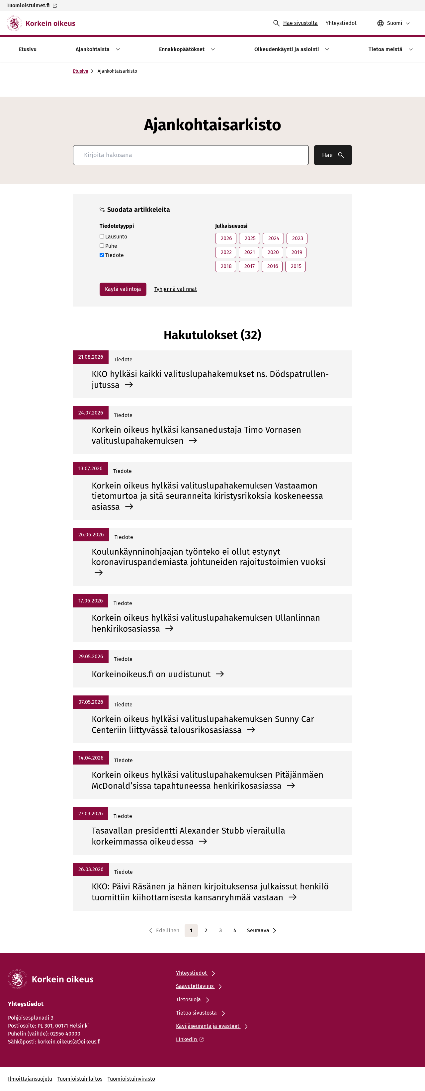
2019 (296, 252)
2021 (249, 252)
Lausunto (115, 236)
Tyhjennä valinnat (175, 289)
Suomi (394, 23)
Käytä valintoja (123, 289)
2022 (225, 252)
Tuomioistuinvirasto (131, 1079)
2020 (272, 252)
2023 (297, 238)
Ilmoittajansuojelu (30, 1079)
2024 (273, 238)
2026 (225, 238)
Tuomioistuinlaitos (79, 1079)
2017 (249, 266)
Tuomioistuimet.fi (28, 5)
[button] (116, 49)
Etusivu (80, 71)
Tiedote (114, 255)
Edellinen (167, 930)
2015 (295, 266)
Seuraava (258, 930)
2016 (272, 266)
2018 (225, 266)
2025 (249, 238)
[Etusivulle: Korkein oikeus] (41, 23)
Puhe (110, 246)
